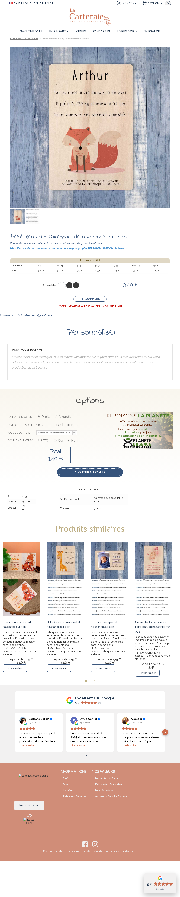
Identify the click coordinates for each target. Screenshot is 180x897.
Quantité (49, 285)
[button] (15, 732)
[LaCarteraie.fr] (90, 17)
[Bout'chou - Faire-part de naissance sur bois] (21, 579)
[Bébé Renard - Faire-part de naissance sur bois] (17, 216)
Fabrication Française (108, 784)
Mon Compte (130, 3)
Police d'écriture (41, 432)
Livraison (68, 790)
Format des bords (39, 416)
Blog (66, 784)
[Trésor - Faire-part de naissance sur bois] (109, 579)
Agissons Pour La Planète (111, 796)
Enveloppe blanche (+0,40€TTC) (42, 425)
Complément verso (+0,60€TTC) (42, 440)
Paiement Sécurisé (75, 796)
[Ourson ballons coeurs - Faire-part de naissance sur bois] (153, 579)
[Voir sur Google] (22, 720)
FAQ (66, 778)
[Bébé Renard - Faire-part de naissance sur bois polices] (32, 216)
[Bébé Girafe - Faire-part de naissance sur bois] (65, 579)
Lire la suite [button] (26, 745)
